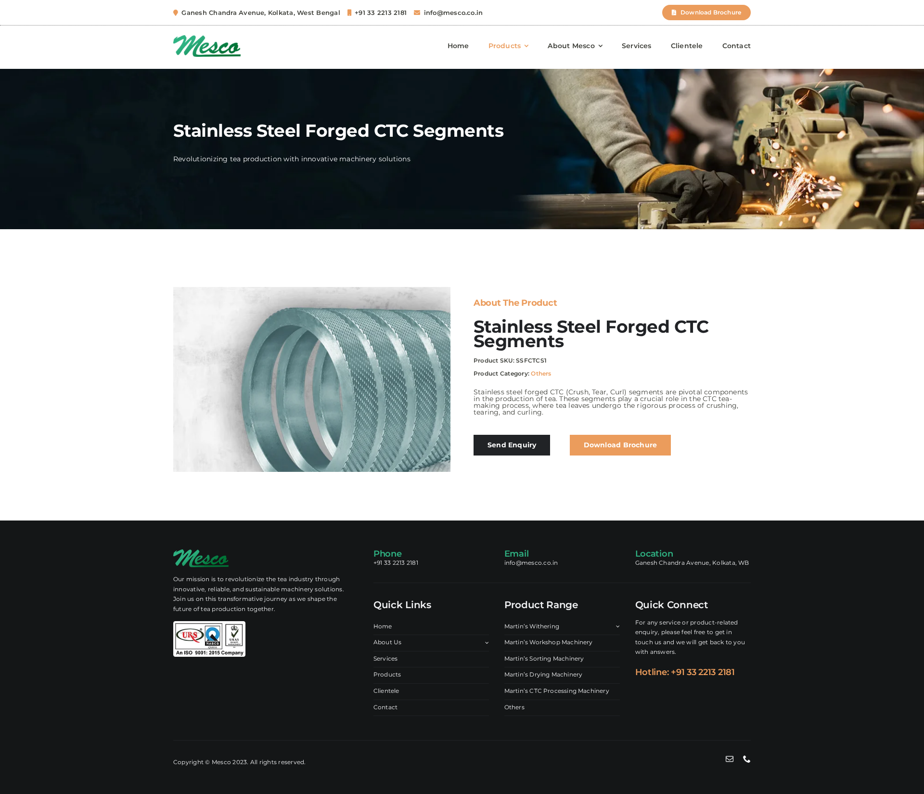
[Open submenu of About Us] (485, 643)
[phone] (747, 759)
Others (541, 373)
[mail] (729, 759)
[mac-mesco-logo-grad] (207, 38)
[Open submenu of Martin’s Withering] (616, 627)
